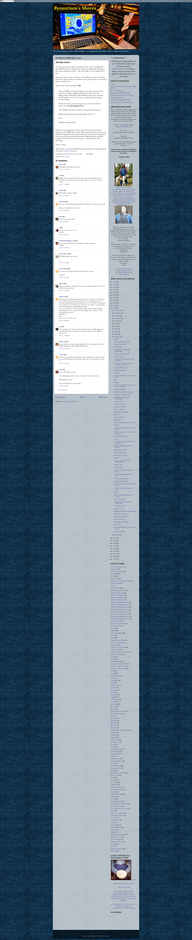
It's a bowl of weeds (119, 506)
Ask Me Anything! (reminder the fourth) (123, 446)
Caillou (113, 635)
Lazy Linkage (114, 699)
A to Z (116, 439)
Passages (113, 737)
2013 (114, 303)
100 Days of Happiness (117, 567)
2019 (114, 287)
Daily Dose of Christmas (118, 647)
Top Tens (113, 818)
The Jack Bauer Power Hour (119, 804)
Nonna (61, 164)
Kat (60, 327)
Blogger (106, 936)
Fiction (113, 659)
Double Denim (118, 465)
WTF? (112, 846)
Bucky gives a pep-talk (120, 514)
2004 (114, 554)
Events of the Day (116, 654)
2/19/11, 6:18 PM (64, 211)
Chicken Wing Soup (117, 98)
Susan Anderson (63, 254)
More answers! (118, 347)
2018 (114, 290)
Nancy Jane (62, 342)
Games (112, 678)
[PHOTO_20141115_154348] (123, 188)
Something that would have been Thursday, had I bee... (123, 364)
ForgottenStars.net (119, 69)
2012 (114, 306)
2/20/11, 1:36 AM (64, 278)
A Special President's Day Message (124, 392)
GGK (112, 683)
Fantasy (113, 657)
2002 (114, 559)
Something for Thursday (121, 412)
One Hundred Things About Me (120, 93)
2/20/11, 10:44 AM (64, 336)
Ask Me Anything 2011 (117, 600)
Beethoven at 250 (116, 626)
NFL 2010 (113, 723)
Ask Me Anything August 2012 (120, 607)
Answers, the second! (120, 404)
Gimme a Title (115, 685)
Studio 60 (113, 792)
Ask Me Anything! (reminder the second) (123, 496)
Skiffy (112, 770)
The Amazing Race (116, 801)
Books (112, 628)
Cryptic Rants (114, 645)
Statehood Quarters (116, 787)
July (115, 324)
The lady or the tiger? (120, 453)
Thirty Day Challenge (117, 813)
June (115, 326)
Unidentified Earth (116, 827)
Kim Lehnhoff (63, 269)
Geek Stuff (114, 680)
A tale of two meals (119, 499)
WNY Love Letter (116, 837)
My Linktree (123, 130)
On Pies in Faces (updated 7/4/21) (120, 100)
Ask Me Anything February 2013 (120, 616)
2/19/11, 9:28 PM (64, 235)
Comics (113, 638)
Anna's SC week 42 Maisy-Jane (68, 318)
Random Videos (115, 754)
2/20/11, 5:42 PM (64, 349)
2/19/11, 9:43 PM (64, 248)
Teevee (113, 799)
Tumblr (113, 823)
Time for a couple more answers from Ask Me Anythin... (125, 386)
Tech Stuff (114, 797)
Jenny (60, 370)
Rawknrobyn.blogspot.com (67, 241)
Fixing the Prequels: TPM (118, 669)
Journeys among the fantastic (122, 395)
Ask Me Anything (116, 588)
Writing (113, 844)
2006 (114, 549)
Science (113, 763)
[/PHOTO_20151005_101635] (123, 273)
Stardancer (114, 785)
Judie (60, 217)
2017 (114, 292)
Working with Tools (117, 842)
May (115, 329)
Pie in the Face (115, 742)
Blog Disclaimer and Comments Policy (122, 102)
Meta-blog (114, 704)
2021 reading (114, 574)
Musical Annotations (116, 714)
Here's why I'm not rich (120, 455)
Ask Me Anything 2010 (117, 598)
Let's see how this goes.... (121, 436)
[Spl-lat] (133, 880)
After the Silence (75, 208)
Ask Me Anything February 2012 (120, 614)
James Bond (114, 695)
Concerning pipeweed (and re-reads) (124, 422)
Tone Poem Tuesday (117, 815)
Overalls (113, 733)
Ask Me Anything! (70, 151)
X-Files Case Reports (117, 849)
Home (81, 397)
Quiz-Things (114, 751)
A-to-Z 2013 (114, 579)
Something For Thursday (118, 773)
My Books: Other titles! (117, 90)
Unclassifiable (114, 825)
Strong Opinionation (117, 789)
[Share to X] (89, 154)
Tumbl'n (116, 425)
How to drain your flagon (121, 479)
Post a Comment (62, 390)
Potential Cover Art (116, 749)
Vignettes (113, 832)
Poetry (112, 744)
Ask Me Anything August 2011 (120, 605)
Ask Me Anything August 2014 (120, 612)
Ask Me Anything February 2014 (120, 619)
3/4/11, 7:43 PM (63, 386)
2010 (114, 538)
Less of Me (114, 702)
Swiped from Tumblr (117, 794)
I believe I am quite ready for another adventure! (124, 433)
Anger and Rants (115, 583)
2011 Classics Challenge (117, 571)
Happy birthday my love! (121, 368)
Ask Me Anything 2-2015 (118, 590)
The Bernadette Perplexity (121, 517)
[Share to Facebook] (91, 154)
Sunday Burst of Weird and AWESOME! (122, 350)
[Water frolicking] (123, 274)
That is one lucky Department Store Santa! (124, 471)
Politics (113, 747)
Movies (113, 706)
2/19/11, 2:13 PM (64, 196)
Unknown (62, 202)
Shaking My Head (116, 768)
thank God (92, 67)
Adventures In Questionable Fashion (121, 581)
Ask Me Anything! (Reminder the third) (123, 475)
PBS (115, 380)
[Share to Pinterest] (92, 154)
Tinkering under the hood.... (122, 342)
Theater (113, 811)
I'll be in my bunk (119, 409)
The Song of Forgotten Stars (119, 808)
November (117, 313)
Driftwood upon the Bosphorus (120, 652)
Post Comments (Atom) (70, 401)
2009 (114, 541)
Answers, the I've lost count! (122, 354)
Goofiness (113, 688)
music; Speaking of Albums (118, 711)
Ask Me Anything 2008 (117, 593)
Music (112, 709)
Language (113, 697)
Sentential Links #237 (120, 450)
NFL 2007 (113, 718)
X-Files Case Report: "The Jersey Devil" (123, 489)
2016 (114, 295)
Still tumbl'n (117, 420)
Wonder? (116, 415)
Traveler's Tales (115, 820)
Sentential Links (115, 766)
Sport (112, 778)
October (117, 316)
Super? (116, 492)
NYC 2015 (114, 728)
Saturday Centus (64, 157)
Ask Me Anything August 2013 (120, 609)
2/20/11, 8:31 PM (64, 363)
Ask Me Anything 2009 (117, 595)
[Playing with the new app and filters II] (123, 908)
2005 (114, 551)
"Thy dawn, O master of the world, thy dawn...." (124, 360)
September (117, 318)
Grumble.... (117, 373)
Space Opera (114, 775)
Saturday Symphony (116, 761)
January (116, 535)
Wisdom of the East (119, 370)
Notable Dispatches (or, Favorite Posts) (122, 95)
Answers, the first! (119, 417)
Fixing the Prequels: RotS (118, 666)
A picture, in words (119, 407)
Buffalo (113, 631)
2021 (114, 282)
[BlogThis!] (88, 154)
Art (112, 586)
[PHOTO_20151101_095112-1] (123, 269)
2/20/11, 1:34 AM (64, 263)
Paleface (116, 458)
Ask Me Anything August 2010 (120, 602)
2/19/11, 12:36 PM (64, 169)
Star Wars (113, 782)
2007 (114, 546)
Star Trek (113, 780)
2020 (114, 284)
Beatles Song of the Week (118, 624)
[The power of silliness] (123, 887)
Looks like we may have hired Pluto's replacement (124, 442)
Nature (113, 716)
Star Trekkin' (118, 525)
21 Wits (61, 355)
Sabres (112, 756)
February (117, 337)
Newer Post (60, 397)
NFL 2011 (113, 725)
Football (113, 673)
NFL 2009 (113, 721)
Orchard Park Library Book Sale (120, 730)
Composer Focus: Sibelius (118, 640)
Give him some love (119, 519)
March (116, 334)
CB (60, 175)
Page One (113, 735)
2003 (114, 556)
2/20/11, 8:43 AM (64, 321)
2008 (114, 543)
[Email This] (86, 154)
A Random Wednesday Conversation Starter (124, 376)
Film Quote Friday (116, 661)
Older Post (103, 397)
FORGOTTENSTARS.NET (123, 127)
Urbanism (113, 830)
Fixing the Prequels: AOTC (119, 664)
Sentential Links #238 (120, 389)
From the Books (115, 676)
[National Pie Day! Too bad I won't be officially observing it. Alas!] (123, 906)
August (116, 321)
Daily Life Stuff (115, 650)
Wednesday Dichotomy (117, 834)
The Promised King (116, 806)
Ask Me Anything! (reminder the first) (125, 511)
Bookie (61, 190)
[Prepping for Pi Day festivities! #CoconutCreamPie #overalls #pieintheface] (121, 880)
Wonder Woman (116, 839)
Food (112, 671)
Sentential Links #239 (120, 344)
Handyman (114, 690)
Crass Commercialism (117, 643)
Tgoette (61, 284)
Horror (113, 692)
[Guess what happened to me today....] (123, 883)
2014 (114, 300)
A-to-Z (113, 576)
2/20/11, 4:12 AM (64, 291)
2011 (114, 308)
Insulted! (116, 382)
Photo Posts (114, 740)
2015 (114, 298)
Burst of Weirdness (116, 633)
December (117, 310)
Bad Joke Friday (115, 621)
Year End (113, 851)
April (116, 331)
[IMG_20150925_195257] (123, 271)
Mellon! (116, 339)
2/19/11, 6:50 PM (64, 222)
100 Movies (114, 569)
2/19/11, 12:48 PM (64, 184)
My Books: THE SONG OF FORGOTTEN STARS (123, 87)
